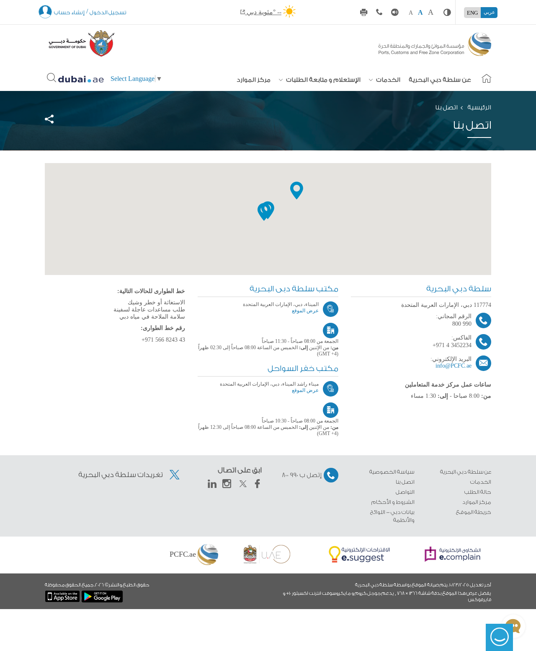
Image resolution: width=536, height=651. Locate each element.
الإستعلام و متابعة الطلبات (323, 79)
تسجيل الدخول (108, 12)
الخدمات (387, 79)
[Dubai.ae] (81, 78)
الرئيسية (479, 107)
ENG (472, 13)
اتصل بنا (405, 482)
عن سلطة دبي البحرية (440, 79)
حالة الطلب (477, 492)
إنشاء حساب (69, 12)
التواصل (405, 492)
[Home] (435, 42)
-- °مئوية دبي (263, 12)
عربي (489, 12)
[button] (264, 212)
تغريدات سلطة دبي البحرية (121, 475)
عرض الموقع (305, 311)
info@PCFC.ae (454, 366)
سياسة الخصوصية (392, 472)
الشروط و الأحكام (393, 502)
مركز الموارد (254, 79)
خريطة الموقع (473, 512)
